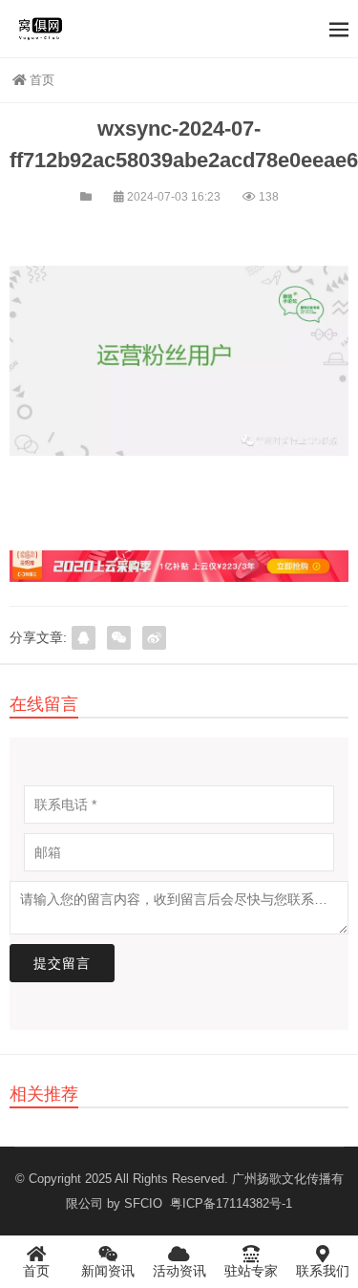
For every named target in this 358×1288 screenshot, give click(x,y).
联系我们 (322, 1270)
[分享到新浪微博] (154, 638)
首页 (42, 80)
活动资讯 (179, 1270)
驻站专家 (251, 1270)
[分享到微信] (119, 638)
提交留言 (62, 963)
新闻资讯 (108, 1270)
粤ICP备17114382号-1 (229, 1203)
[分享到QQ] (83, 638)
